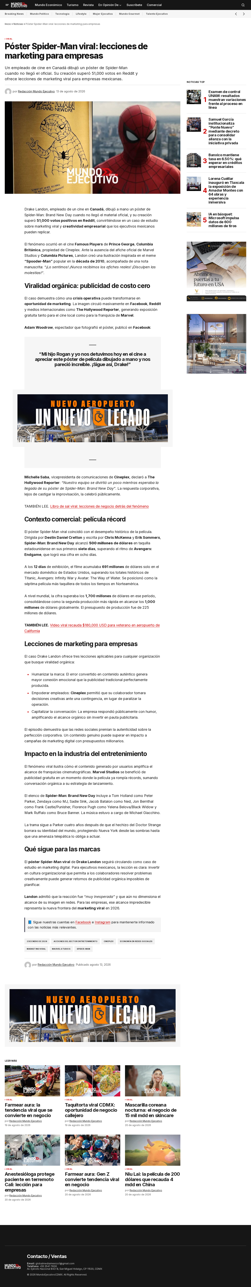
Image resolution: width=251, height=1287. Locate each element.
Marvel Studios (61, 949)
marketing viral (36, 949)
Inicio (8, 23)
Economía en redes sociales (136, 941)
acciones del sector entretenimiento (75, 941)
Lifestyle (81, 13)
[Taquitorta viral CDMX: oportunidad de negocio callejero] (92, 1080)
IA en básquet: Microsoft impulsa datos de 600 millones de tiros (224, 220)
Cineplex (108, 941)
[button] (7, 5)
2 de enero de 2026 (37, 941)
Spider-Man (83, 949)
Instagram (102, 922)
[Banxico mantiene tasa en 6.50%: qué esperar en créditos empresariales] (194, 160)
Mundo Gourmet (129, 13)
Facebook (83, 922)
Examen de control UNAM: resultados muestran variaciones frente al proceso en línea (227, 100)
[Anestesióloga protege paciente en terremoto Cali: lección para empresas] (32, 1150)
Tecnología (62, 13)
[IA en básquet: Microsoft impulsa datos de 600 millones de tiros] (194, 219)
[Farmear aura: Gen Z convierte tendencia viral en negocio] (92, 1150)
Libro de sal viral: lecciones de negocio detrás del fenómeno (99, 506)
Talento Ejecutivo (157, 13)
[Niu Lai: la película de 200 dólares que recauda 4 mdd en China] (152, 1150)
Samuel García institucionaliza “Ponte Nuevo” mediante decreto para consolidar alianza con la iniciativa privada (224, 131)
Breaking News (14, 13)
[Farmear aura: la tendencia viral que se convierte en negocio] (32, 1080)
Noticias (18, 23)
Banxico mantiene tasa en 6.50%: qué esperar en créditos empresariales (225, 161)
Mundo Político (39, 13)
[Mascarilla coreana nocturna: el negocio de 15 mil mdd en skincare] (152, 1080)
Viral (9, 39)
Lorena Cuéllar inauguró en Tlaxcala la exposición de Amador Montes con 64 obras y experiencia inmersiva (226, 190)
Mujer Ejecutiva (103, 13)
